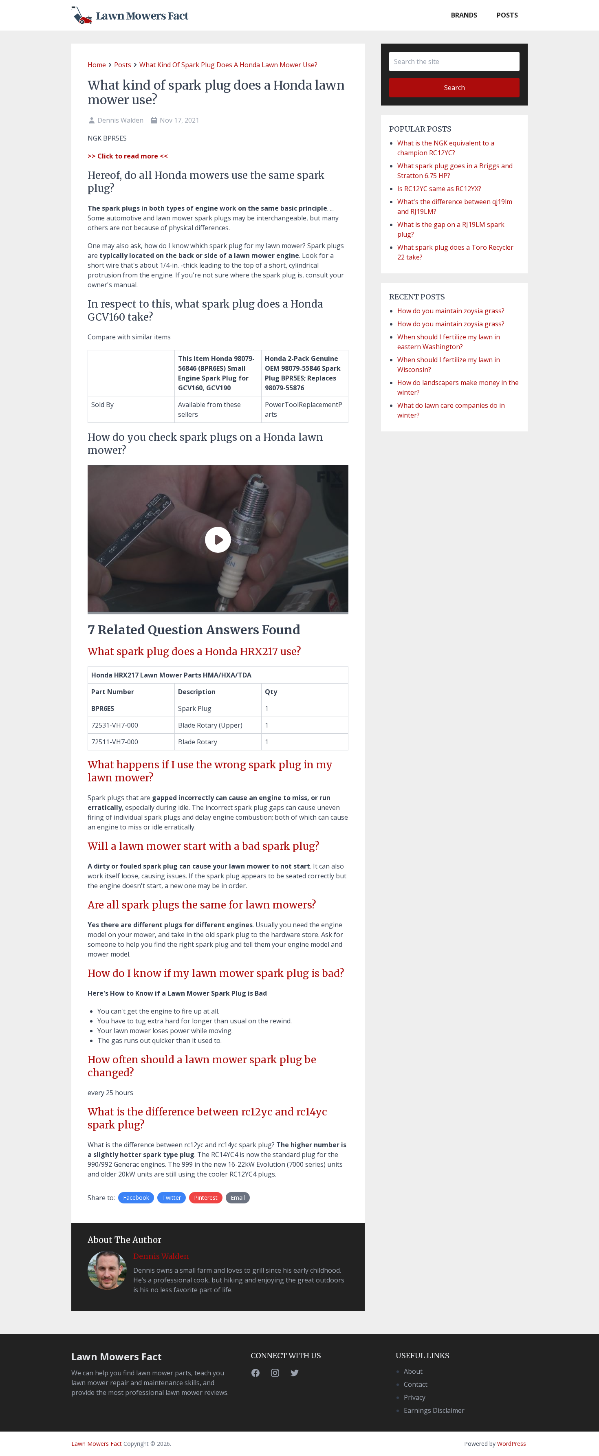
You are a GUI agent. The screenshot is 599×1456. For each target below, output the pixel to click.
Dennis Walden (161, 1256)
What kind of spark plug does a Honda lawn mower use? (228, 64)
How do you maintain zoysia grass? (450, 310)
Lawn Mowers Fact (116, 1356)
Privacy (414, 1397)
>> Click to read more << (128, 156)
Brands (464, 15)
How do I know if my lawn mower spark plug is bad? (216, 973)
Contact (415, 1384)
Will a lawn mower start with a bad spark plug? (203, 846)
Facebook (136, 1197)
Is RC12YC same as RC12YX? (439, 188)
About (413, 1371)
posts (122, 64)
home (97, 64)
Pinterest (206, 1197)
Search (454, 87)
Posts (507, 15)
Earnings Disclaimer (434, 1410)
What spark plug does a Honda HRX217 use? (194, 651)
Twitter (171, 1197)
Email (238, 1197)
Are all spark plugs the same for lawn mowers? (202, 905)
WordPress (511, 1443)
